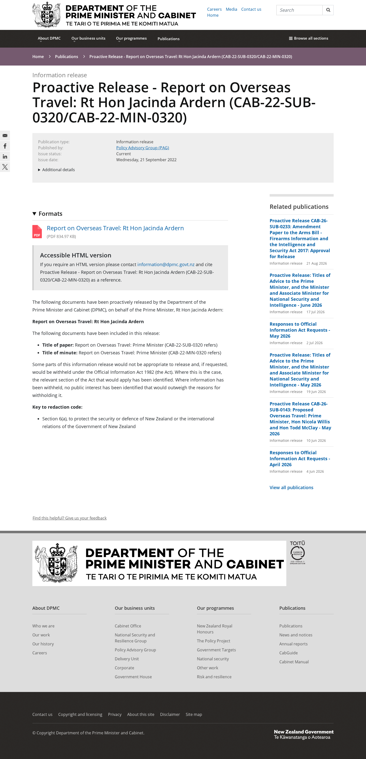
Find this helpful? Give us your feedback (70, 518)
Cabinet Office (128, 626)
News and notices (295, 635)
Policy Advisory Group (135, 650)
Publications (169, 38)
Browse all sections (311, 38)
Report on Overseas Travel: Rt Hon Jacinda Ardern (115, 228)
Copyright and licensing (80, 714)
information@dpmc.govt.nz (165, 264)
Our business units (88, 38)
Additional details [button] (58, 169)
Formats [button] (50, 213)
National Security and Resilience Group (135, 638)
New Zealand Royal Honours (214, 629)
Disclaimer (170, 714)
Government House (133, 677)
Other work (207, 668)
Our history (43, 644)
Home (213, 15)
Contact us (251, 9)
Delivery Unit (127, 659)
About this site (140, 714)
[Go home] (114, 15)
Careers (214, 9)
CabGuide (288, 653)
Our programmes (131, 38)
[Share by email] (5, 136)
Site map (194, 714)
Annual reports (293, 644)
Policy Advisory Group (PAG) (142, 148)
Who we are (43, 626)
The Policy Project (213, 641)
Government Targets (216, 650)
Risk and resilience (214, 677)
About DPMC (49, 38)
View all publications (291, 487)
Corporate (124, 668)
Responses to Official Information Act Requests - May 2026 (300, 330)
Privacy (115, 714)
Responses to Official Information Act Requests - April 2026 (300, 458)
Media (231, 9)
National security (213, 659)
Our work (41, 635)
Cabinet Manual (294, 662)
